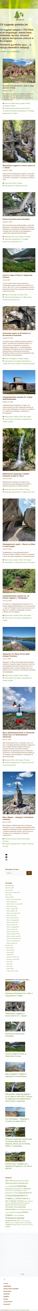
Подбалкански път (16, 241)
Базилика (14, 111)
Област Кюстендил (11, 294)
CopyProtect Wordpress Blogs (22, 1310)
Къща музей (22, 1205)
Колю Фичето (14, 1205)
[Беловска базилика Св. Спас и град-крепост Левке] (15, 990)
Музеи (7, 894)
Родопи (13, 106)
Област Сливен (11, 929)
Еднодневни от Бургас (20, 1190)
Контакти (7, 1304)
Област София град (12, 936)
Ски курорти (8, 1301)
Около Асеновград (16, 1212)
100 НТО (9, 1181)
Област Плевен (11, 924)
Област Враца (11, 906)
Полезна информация (25, 1220)
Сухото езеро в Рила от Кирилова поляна (16, 1055)
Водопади (8, 236)
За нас (6, 1283)
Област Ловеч (10, 915)
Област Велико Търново (14, 904)
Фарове (27, 1224)
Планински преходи (9, 299)
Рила (25, 294)
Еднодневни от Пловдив (26, 111)
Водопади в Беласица (12, 1188)
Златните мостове (16, 1203)
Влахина (7, 760)
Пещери (20, 358)
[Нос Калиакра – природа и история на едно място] (15, 1115)
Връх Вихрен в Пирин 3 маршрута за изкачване (15, 1075)
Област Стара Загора (13, 938)
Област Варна (11, 901)
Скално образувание (26, 1222)
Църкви (10, 421)
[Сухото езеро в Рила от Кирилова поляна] (15, 1050)
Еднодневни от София (10, 113)
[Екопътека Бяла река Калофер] (15, 1030)
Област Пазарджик (11, 358)
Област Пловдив (25, 236)
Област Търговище (12, 940)
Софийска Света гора (12, 1224)
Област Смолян (11, 931)
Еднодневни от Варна (11, 1193)
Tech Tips (11, 1310)
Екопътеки (8, 183)
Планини (20, 294)
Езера (29, 297)
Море (22, 1209)
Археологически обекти (12, 108)
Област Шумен (11, 943)
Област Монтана (11, 917)
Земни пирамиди (28, 1201)
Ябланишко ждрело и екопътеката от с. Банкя (16, 1014)
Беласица (9, 950)
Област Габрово (11, 908)
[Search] (29, 873)
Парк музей (15, 1215)
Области (7, 897)
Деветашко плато (9, 1190)
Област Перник (17, 183)
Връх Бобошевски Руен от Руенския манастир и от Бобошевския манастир (18, 735)
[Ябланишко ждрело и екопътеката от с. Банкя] (15, 1010)
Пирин (8, 964)
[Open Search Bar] (30, 4)
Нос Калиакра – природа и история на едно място (17, 1120)
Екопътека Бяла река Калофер (16, 219)
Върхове (7, 762)
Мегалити (23, 562)
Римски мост (12, 1222)
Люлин (8, 961)
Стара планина (11, 970)
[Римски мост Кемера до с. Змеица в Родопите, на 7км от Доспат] (15, 1160)
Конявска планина (11, 839)
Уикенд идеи (23, 1224)
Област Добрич (11, 911)
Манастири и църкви (18, 103)
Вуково (22, 1188)
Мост (25, 1209)
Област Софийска (12, 934)
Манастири (10, 1209)
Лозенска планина (12, 959)
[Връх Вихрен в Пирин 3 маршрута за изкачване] (15, 1070)
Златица (7, 1203)
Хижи (31, 1224)
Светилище (31, 562)
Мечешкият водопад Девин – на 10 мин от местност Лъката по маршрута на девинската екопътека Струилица (18, 1097)
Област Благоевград (12, 899)
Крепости (8, 103)
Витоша (9, 952)
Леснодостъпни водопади (15, 1207)
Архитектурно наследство (13, 419)
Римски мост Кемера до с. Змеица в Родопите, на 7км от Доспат (18, 1166)
